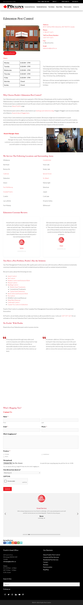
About (55, 1)
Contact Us (76, 7)
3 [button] (25, 534)
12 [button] (35, 534)
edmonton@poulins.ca (50, 48)
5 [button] (27, 534)
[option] (41, 507)
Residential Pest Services (50, 560)
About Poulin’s (16, 106)
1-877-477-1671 (48, 37)
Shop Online (59, 7)
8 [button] (31, 534)
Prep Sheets (65, 1)
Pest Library (51, 7)
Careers (45, 562)
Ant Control (11, 278)
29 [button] (55, 534)
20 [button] (44, 534)
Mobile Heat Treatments (17, 287)
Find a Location (67, 7)
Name (5, 416)
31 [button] (57, 534)
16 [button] (40, 534)
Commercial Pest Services (51, 557)
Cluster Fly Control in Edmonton (18, 304)
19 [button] (43, 534)
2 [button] (24, 534)
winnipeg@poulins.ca (9, 561)
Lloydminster (47, 160)
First (4, 422)
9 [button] (32, 534)
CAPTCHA (6, 476)
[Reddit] (13, 543)
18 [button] (42, 534)
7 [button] (30, 534)
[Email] (18, 543)
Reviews (45, 565)
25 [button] (50, 534)
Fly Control (11, 296)
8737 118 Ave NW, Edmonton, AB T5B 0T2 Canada (58, 27)
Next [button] (77, 514)
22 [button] (47, 534)
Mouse (10, 283)
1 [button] (23, 534)
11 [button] (34, 534)
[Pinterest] (15, 543)
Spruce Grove (47, 174)
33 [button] (59, 534)
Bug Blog (75, 1)
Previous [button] (5, 514)
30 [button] (56, 534)
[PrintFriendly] (21, 543)
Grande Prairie (8, 192)
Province (6, 451)
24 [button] (49, 534)
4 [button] (26, 534)
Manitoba (7, 454)
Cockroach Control (13, 302)
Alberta (6, 456)
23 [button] (48, 534)
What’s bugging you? (10, 434)
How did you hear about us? (12, 470)
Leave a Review (10, 53)
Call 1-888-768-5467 (43, 1)
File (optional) (7, 460)
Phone (44, 427)
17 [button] (41, 534)
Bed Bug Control (13, 285)
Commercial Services (29, 7)
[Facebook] (4, 543)
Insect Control (12, 276)
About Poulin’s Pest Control (51, 555)
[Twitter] (7, 543)
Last (43, 422)
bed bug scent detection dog (45, 111)
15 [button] (39, 534)
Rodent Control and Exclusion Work (19, 280)
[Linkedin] (10, 543)
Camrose (6, 174)
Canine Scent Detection (17, 291)
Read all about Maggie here (20, 113)
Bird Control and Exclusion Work (18, 293)
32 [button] (58, 534)
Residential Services (42, 7)
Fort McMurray (8, 187)
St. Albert (46, 178)
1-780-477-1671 (48, 32)
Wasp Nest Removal (14, 300)
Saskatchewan (46, 454)
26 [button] (51, 534)
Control (14, 283)
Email (5, 427)
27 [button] (52, 534)
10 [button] (33, 534)
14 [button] (38, 534)
